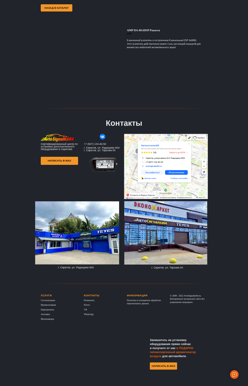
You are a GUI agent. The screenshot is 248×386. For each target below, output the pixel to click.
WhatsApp (89, 314)
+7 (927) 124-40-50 (95, 144)
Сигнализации (48, 300)
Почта (87, 305)
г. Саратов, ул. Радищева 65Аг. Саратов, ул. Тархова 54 (102, 149)
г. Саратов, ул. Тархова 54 (167, 267)
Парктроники (47, 309)
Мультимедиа (47, 319)
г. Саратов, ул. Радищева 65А (76, 267)
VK (85, 309)
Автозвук (45, 314)
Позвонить (89, 300)
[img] (102, 137)
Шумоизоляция (48, 305)
